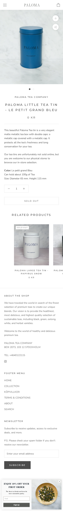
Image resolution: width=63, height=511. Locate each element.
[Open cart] (58, 5)
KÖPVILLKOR (12, 392)
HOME (8, 380)
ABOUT (8, 403)
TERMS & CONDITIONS (17, 397)
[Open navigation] (5, 5)
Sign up (16, 505)
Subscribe (17, 465)
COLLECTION (11, 386)
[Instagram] (5, 361)
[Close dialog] (59, 481)
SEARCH (9, 409)
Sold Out (31, 201)
